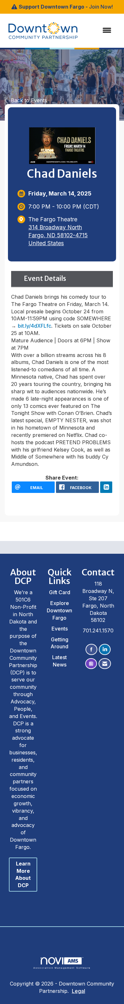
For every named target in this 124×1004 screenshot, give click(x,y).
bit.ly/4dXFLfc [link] (34, 326)
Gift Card (59, 592)
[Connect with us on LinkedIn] (105, 649)
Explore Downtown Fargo (59, 610)
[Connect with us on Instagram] (91, 663)
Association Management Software (62, 967)
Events (60, 628)
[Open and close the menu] (93, 30)
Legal (78, 991)
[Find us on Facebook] (91, 649)
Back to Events (29, 100)
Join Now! (101, 7)
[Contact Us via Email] (105, 663)
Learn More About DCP (23, 874)
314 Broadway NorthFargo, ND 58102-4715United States (58, 235)
